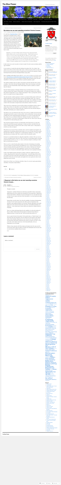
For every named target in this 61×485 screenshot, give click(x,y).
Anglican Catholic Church (22, 19)
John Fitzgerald (51, 109)
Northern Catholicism (16, 21)
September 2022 (48, 154)
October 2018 (48, 203)
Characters (46, 311)
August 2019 (48, 193)
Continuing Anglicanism (49, 320)
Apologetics (47, 301)
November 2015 (48, 241)
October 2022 (48, 153)
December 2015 (48, 240)
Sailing (47, 369)
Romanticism (49, 368)
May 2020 (47, 183)
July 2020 (47, 181)
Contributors (41, 19)
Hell (50, 330)
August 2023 (48, 146)
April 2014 (47, 261)
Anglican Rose (48, 388)
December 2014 (48, 253)
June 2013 (47, 272)
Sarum (55, 369)
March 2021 (48, 172)
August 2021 (48, 167)
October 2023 (48, 144)
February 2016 (48, 238)
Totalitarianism (52, 374)
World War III (47, 380)
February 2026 (48, 123)
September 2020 (48, 179)
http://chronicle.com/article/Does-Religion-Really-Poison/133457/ (19, 76)
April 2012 (47, 287)
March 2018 (48, 211)
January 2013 (48, 277)
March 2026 (48, 122)
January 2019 (48, 200)
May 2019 (47, 196)
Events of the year (52, 328)
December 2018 (48, 201)
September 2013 (48, 269)
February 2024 (48, 141)
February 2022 (48, 161)
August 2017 (48, 218)
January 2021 (48, 174)
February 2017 (48, 225)
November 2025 (48, 125)
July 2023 (47, 147)
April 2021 (47, 171)
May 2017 (47, 222)
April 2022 (47, 158)
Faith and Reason (48, 329)
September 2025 (48, 127)
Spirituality (49, 372)
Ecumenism (54, 325)
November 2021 (48, 164)
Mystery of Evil (50, 347)
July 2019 (47, 194)
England (51, 327)
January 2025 (48, 132)
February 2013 (48, 276)
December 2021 (48, 163)
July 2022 (47, 156)
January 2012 (48, 290)
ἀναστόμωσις (48, 392)
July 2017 (47, 219)
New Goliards (49, 348)
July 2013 (47, 271)
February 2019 (48, 199)
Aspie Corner (30, 19)
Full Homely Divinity (49, 400)
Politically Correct (47, 357)
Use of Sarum (6, 23)
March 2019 (48, 198)
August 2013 (48, 270)
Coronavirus (47, 322)
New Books (48, 65)
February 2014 (48, 263)
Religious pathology (26, 175)
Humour (51, 333)
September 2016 (48, 230)
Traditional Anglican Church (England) (51, 427)
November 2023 (48, 143)
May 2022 (47, 157)
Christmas (52, 312)
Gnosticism (47, 330)
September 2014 (48, 256)
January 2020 (48, 187)
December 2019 (48, 188)
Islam (46, 336)
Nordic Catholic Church (49, 349)
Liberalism (52, 336)
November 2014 (48, 254)
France (53, 329)
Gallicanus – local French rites (50, 402)
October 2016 (48, 229)
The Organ (52, 373)
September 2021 (48, 166)
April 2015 (47, 248)
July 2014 (47, 258)
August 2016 (48, 231)
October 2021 (48, 165)
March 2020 (48, 185)
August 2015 (48, 244)
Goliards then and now (48, 19)
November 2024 (48, 134)
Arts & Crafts (47, 303)
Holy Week (47, 331)
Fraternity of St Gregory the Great (51, 399)
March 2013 (48, 275)
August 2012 (48, 283)
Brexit (50, 307)
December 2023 (48, 142)
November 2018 (48, 202)
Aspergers (51, 303)
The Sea (47, 374)
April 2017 (47, 223)
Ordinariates (47, 351)
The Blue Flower (9, 4)
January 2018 (48, 213)
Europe (46, 328)
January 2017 (48, 226)
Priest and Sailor (48, 66)
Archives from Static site (49, 67)
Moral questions (50, 344)
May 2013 (47, 273)
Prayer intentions (49, 358)
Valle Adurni (48, 429)
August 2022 (48, 155)
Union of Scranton (53, 375)
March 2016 (48, 237)
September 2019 (48, 192)
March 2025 (48, 129)
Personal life (48, 354)
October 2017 (48, 216)
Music (46, 345)
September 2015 (48, 243)
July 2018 (47, 207)
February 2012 (48, 289)
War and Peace (48, 378)
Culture (46, 323)
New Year (55, 348)
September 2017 (48, 217)
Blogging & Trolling (50, 306)
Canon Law (53, 307)
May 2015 (47, 247)
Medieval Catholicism (51, 342)
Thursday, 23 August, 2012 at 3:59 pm (13, 186)
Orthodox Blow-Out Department (27, 21)
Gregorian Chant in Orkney (50, 403)
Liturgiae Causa (48, 405)
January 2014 (48, 264)
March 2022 (48, 159)
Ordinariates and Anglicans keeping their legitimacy (12, 27)
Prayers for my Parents (38, 27)
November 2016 (48, 228)
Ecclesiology (48, 325)
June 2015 (47, 246)
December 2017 (48, 214)
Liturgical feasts (48, 339)
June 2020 (47, 182)
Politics (53, 357)
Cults (56, 322)
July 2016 (47, 232)
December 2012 (48, 278)
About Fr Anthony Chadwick (12, 19)
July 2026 (47, 121)
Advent (46, 295)
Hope (50, 331)
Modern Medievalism (49, 410)
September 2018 (48, 204)
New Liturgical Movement (50, 413)
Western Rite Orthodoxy (50, 379)
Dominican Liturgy (49, 395)
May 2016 (47, 234)
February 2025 (48, 131)
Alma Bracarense (48, 384)
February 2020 (48, 186)
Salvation (51, 369)
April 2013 (47, 274)
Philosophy (49, 356)
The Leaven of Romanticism (50, 63)
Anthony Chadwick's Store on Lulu (51, 389)
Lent (49, 336)
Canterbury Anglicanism (48, 309)
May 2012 (47, 286)
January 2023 (48, 150)
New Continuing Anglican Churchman (51, 411)
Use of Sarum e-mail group (50, 428)
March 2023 (48, 149)
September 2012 (48, 282)
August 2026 (48, 120)
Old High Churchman (49, 422)
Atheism (21, 175)
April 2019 (47, 197)
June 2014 (47, 259)
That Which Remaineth (49, 425)
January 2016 (48, 239)
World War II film (13, 34)
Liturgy (53, 339)
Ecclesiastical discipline (49, 324)
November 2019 (48, 189)
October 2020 (48, 178)
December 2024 (48, 133)
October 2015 (48, 242)
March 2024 (48, 140)
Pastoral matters (50, 353)
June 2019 (47, 195)
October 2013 (48, 268)
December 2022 (48, 151)
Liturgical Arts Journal (49, 406)
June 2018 (47, 208)
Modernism (47, 343)
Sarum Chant (48, 423)
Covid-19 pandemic (52, 322)
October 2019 (48, 191)
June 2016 (47, 233)
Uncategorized (14, 175)
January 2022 (48, 162)
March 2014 (48, 262)
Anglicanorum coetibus (49, 299)
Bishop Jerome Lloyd (49, 393)
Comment (38, 249)
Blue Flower (35, 19)
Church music (48, 313)
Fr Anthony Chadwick (20, 31)
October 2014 (48, 255)
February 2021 (48, 173)
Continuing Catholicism (49, 64)
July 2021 (47, 168)
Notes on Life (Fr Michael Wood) (51, 419)
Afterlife (50, 295)
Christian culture (47, 312)
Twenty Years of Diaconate (53, 113)
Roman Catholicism (49, 365)
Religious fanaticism (50, 362)
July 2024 (47, 137)
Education (46, 327)
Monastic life (54, 343)
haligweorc (47, 404)
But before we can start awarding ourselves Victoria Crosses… (23, 30)
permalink (36, 175)
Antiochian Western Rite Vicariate (51, 390)
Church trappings (49, 314)
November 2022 (48, 152)
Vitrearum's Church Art (49, 430)
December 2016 (48, 227)
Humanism (47, 332)
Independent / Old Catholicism (50, 334)
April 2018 (47, 210)
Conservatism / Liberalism (49, 316)
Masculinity (51, 340)
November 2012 (48, 279)
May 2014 (47, 260)
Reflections (49, 361)
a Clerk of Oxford (48, 383)
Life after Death (47, 337)
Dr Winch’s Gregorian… (52, 75)
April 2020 (47, 184)
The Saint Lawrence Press (50, 426)
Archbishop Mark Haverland (50, 391)
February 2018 (48, 212)
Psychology (52, 360)
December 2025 (48, 124)
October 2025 (48, 126)
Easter (49, 323)
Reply (8, 230)
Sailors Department (37, 21)
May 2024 (47, 139)
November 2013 (48, 267)
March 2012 (48, 288)
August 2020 (48, 180)
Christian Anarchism (51, 311)
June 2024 (47, 138)
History (52, 330)
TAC (54, 372)
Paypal (55, 60)
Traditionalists (47, 375)
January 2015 (48, 252)
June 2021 (47, 169)
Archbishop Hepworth (50, 302)
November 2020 (48, 177)
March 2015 (48, 249)
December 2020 (48, 176)
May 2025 (47, 128)
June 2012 (47, 285)
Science (46, 370)
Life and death (53, 337)
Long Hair (47, 340)
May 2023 (47, 148)
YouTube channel (48, 43)
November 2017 (48, 215)
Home (5, 19)
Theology (47, 373)
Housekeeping (54, 331)
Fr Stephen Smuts (48, 398)
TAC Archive (48, 424)
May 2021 (47, 170)
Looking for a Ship (49, 407)
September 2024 (48, 136)
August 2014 (48, 257)
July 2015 (47, 245)
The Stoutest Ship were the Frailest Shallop (48, 21)
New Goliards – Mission (8, 21)
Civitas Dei (48, 394)
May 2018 (47, 209)
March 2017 (48, 224)
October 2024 (48, 135)
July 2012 (47, 284)
